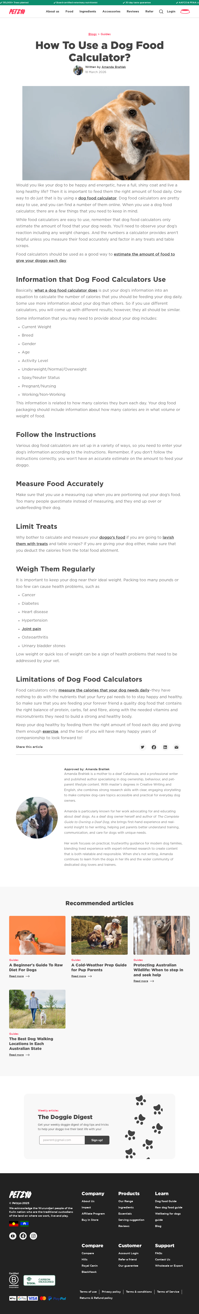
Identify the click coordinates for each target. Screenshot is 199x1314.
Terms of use (88, 1292)
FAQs (158, 1253)
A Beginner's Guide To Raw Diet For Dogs (36, 967)
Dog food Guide (165, 1201)
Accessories (111, 11)
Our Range (125, 1201)
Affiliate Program (93, 1213)
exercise (50, 732)
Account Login (128, 1253)
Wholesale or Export (169, 1265)
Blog (158, 1226)
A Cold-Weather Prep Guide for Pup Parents (99, 967)
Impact (86, 1207)
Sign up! (97, 1140)
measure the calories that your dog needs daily (103, 690)
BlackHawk (89, 1272)
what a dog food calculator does (65, 290)
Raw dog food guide (168, 1207)
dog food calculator (97, 198)
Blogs (92, 34)
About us (52, 11)
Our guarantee (128, 1265)
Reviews (133, 11)
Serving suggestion (131, 1220)
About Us (88, 1201)
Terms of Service (168, 1292)
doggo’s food (112, 538)
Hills (84, 1259)
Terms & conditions (139, 1292)
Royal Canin (90, 1265)
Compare (88, 1253)
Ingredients (87, 11)
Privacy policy (111, 1292)
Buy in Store (90, 1220)
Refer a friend (127, 1259)
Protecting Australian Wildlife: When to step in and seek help (158, 970)
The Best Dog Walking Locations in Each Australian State (31, 1043)
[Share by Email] (176, 747)
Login (171, 11)
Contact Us (162, 1259)
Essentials (125, 1213)
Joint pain (31, 629)
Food (69, 11)
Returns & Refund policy (96, 1298)
